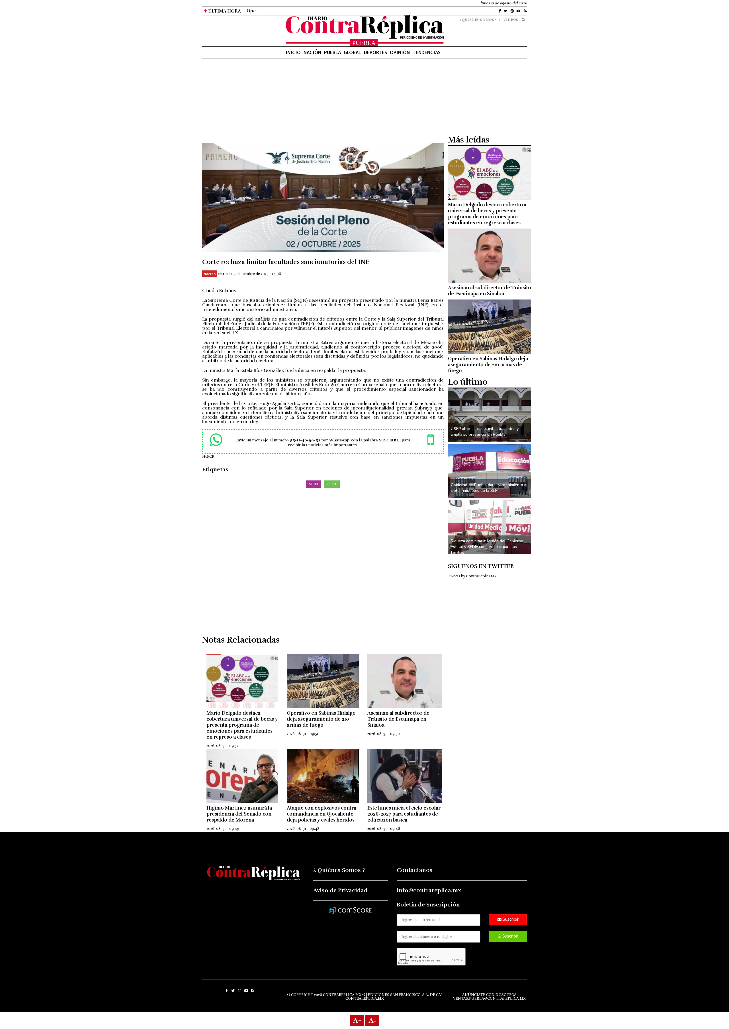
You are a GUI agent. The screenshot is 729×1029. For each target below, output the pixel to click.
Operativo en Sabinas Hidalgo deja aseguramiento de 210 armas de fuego (321, 719)
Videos (510, 20)
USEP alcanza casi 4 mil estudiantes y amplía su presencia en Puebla (485, 431)
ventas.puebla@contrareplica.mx (489, 998)
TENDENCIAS (427, 52)
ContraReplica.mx (364, 998)
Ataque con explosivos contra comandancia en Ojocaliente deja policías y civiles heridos (321, 814)
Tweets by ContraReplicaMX (472, 576)
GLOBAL (352, 52)
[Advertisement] (323, 103)
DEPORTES (375, 52)
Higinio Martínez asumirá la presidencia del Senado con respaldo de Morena (239, 814)
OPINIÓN (400, 52)
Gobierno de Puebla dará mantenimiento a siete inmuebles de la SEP (488, 487)
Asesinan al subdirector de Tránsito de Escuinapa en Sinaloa (398, 719)
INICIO (293, 52)
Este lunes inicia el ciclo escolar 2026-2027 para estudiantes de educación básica (404, 814)
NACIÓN (312, 52)
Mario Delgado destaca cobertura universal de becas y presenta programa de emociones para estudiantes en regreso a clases (242, 725)
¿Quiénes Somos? (478, 20)
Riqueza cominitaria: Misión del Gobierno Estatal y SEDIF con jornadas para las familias (487, 546)
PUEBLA (332, 52)
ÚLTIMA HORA (224, 11)
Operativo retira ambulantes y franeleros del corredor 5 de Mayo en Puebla (327, 11)
